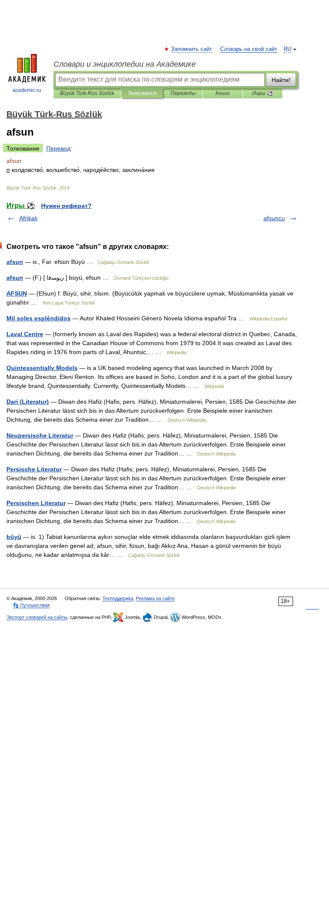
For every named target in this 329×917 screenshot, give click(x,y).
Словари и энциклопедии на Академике (125, 64)
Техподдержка (117, 598)
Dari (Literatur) (27, 401)
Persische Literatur (34, 469)
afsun (14, 261)
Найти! (281, 80)
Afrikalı (28, 218)
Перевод (58, 148)
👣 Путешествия (31, 605)
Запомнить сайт (192, 49)
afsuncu (274, 218)
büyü (13, 536)
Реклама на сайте (155, 598)
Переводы (183, 93)
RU (287, 49)
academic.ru (26, 90)
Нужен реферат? (66, 205)
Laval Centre (24, 334)
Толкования (142, 93)
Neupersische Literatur (39, 435)
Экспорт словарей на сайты (36, 617)
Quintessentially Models (42, 367)
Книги (222, 93)
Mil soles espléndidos (38, 318)
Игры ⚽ (262, 93)
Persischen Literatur (36, 503)
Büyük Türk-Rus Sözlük (87, 93)
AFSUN (16, 293)
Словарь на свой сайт (248, 49)
